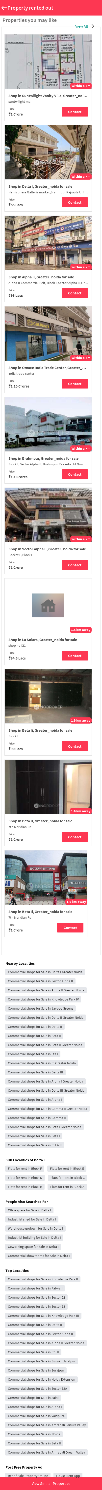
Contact (74, 111)
